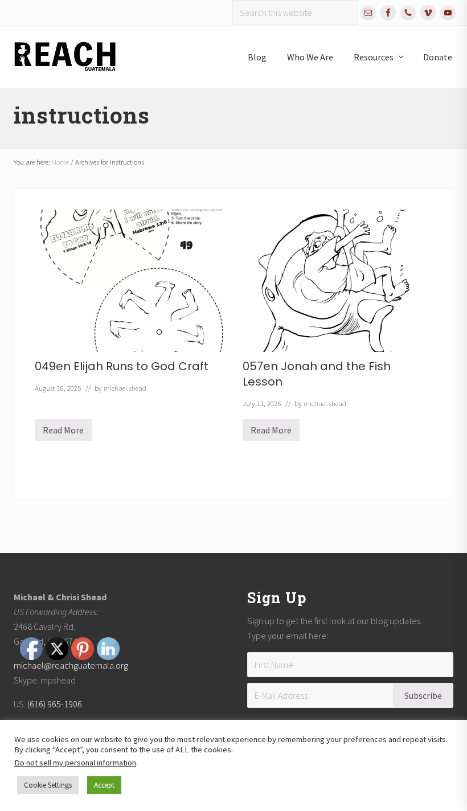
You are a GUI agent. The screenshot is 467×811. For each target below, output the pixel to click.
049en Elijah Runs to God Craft (121, 366)
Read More (63, 432)
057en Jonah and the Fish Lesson (317, 374)
